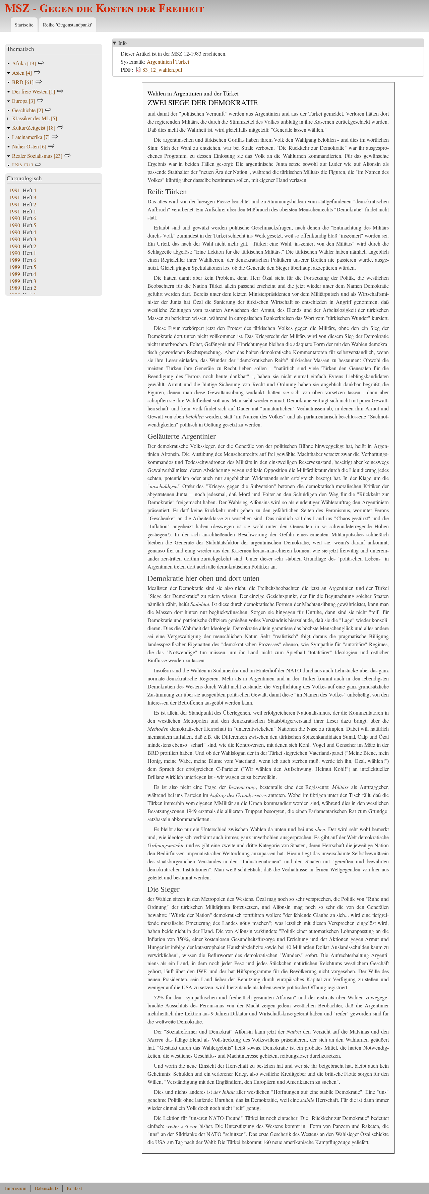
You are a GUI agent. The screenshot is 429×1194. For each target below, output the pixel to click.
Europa (23, 100)
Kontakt (74, 1188)
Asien (22, 72)
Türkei (182, 61)
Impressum (15, 1188)
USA (22, 165)
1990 (14, 217)
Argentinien (159, 61)
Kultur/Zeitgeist (33, 127)
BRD (23, 81)
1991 (14, 190)
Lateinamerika (31, 136)
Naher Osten (29, 146)
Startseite (24, 24)
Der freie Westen (33, 91)
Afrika (24, 63)
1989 (14, 259)
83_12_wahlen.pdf (162, 69)
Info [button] (122, 42)
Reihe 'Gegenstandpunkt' (67, 24)
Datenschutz (46, 1188)
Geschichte (27, 110)
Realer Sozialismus (37, 155)
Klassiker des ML (34, 118)
